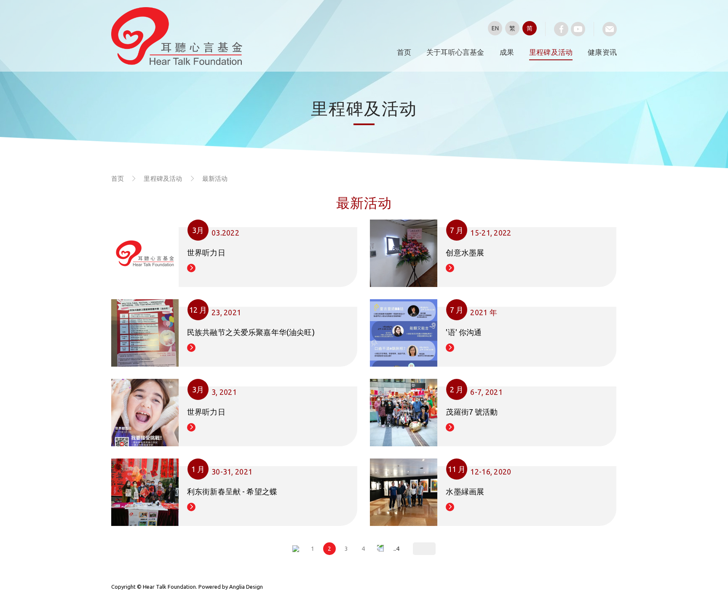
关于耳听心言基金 (455, 52)
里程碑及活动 (551, 52)
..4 (396, 548)
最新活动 (215, 178)
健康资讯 (602, 52)
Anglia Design (246, 587)
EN (495, 28)
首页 (404, 52)
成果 (507, 52)
